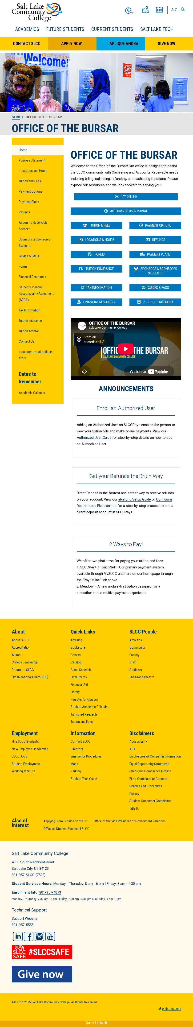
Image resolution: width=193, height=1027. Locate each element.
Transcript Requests (84, 714)
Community (137, 647)
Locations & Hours (100, 240)
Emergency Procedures (86, 756)
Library (75, 692)
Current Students (112, 29)
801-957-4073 (50, 892)
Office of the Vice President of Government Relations (130, 821)
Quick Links (95, 1023)
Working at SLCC (23, 771)
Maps (74, 764)
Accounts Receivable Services (33, 225)
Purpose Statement (32, 160)
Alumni (16, 655)
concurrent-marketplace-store (36, 355)
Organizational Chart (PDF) (30, 677)
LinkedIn (18, 936)
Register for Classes (84, 699)
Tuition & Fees (100, 225)
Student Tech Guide (84, 779)
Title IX (134, 808)
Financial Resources (32, 277)
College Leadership (25, 662)
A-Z (174, 9)
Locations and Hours (33, 171)
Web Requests (171, 1008)
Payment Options (30, 191)
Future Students (65, 29)
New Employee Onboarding (30, 749)
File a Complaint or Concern (148, 779)
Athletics (135, 640)
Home (23, 150)
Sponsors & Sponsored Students (34, 242)
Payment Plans (29, 202)
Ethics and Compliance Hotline (150, 771)
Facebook (28, 936)
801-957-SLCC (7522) (28, 875)
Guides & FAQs (29, 256)
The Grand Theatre (141, 677)
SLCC (16, 117)
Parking (76, 771)
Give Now (166, 43)
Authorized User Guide (94, 437)
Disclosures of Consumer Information (155, 756)
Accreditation (21, 647)
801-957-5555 (22, 925)
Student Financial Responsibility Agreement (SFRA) (36, 293)
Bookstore (78, 647)
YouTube (50, 936)
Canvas (76, 655)
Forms (23, 266)
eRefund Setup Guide (134, 499)
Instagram (39, 936)
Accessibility (138, 741)
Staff (133, 662)
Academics (27, 29)
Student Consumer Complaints (150, 801)
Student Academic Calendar (90, 707)
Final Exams (79, 677)
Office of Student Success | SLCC (66, 829)
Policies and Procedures (145, 786)
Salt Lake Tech (156, 29)
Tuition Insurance (30, 321)
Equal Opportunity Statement (149, 764)
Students (135, 670)
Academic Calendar (32, 393)
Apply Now (71, 43)
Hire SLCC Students (25, 741)
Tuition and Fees (30, 181)
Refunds (24, 212)
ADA (132, 749)
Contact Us (26, 341)
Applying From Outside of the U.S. (66, 821)
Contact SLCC (26, 43)
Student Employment (26, 764)
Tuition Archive (29, 331)
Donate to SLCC (23, 670)
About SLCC (20, 640)
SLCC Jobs (19, 756)
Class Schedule (81, 670)
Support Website (24, 918)
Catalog (76, 662)
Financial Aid (79, 685)
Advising (76, 640)
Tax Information (29, 310)
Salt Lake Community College (37, 12)
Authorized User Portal (129, 211)
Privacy (134, 793)
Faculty (134, 655)
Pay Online (129, 197)
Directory (77, 749)
